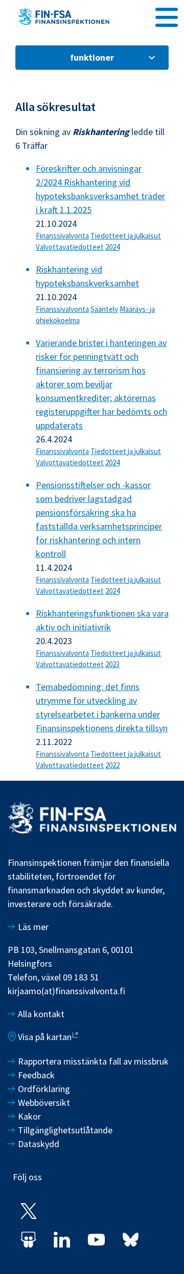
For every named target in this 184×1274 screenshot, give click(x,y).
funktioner (92, 57)
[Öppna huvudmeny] (166, 16)
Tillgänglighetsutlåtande (65, 1130)
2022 (112, 765)
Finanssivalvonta (62, 236)
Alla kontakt (41, 1014)
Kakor (29, 1116)
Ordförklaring (44, 1089)
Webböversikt (44, 1102)
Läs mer (33, 927)
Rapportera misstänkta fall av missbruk (93, 1061)
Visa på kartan (45, 1037)
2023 (112, 664)
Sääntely (104, 309)
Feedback (36, 1075)
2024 (112, 247)
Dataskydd (38, 1144)
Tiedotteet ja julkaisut (125, 236)
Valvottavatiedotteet (70, 247)
